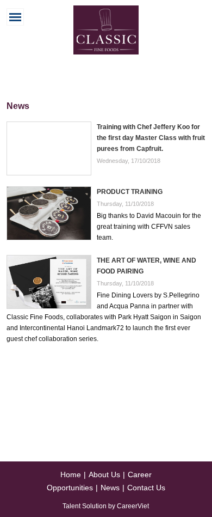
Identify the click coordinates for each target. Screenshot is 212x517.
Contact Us (146, 487)
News (110, 487)
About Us (104, 474)
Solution (95, 506)
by (112, 506)
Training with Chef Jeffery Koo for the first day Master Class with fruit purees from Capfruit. (151, 138)
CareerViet (133, 506)
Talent (72, 506)
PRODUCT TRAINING (130, 192)
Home (70, 474)
